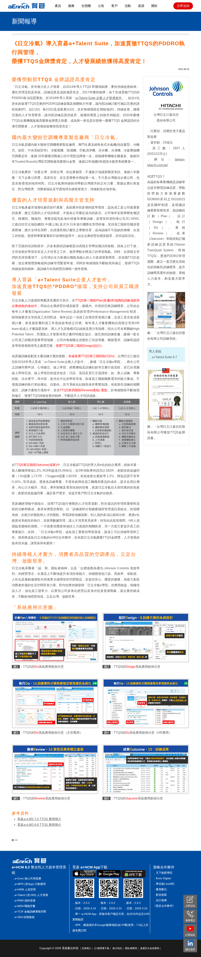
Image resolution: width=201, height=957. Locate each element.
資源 (141, 5)
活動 (128, 5)
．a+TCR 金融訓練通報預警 (29, 911)
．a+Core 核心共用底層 (26, 878)
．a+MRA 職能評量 (23, 906)
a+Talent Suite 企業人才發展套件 (98, 98)
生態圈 (86, 5)
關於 (154, 5)
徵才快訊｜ (118, 948)
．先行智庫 (160, 900)
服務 (71, 5)
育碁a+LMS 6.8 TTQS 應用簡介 (39, 824)
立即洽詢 (183, 5)
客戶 (114, 5)
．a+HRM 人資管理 (24, 889)
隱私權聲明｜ (132, 948)
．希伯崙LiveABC (164, 883)
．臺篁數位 (160, 889)
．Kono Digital (162, 878)
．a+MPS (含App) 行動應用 (29, 884)
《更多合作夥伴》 (164, 905)
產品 (58, 5)
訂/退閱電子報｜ (103, 948)
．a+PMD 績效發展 (24, 900)
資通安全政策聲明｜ (151, 948)
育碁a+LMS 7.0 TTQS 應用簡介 (39, 819)
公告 (101, 5)
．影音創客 (160, 894)
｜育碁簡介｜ (86, 948)
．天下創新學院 (162, 872)
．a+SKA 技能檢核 (23, 917)
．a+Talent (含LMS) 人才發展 (30, 895)
